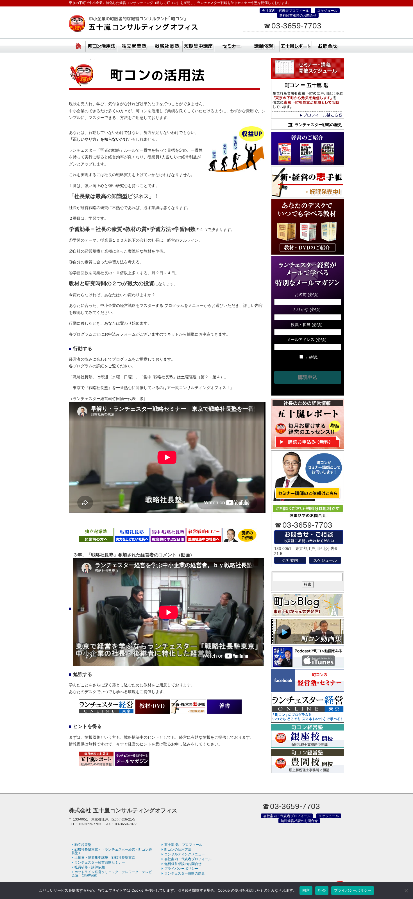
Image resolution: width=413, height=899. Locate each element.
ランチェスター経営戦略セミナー (99, 862)
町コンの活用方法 (177, 849)
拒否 (322, 890)
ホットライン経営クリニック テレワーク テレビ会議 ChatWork (112, 873)
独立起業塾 (134, 45)
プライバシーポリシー (181, 869)
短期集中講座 (199, 45)
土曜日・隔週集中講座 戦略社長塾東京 (104, 858)
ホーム (79, 45)
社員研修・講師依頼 (263, 45)
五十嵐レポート (296, 45)
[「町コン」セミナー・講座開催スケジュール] (307, 77)
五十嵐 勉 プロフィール (183, 845)
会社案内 (290, 560)
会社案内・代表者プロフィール (285, 11)
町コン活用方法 (102, 45)
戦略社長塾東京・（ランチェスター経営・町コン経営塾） (166, 45)
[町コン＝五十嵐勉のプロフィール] (307, 117)
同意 (306, 890)
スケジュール (327, 11)
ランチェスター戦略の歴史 (184, 873)
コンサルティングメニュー (184, 854)
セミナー (231, 45)
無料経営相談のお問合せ (297, 15)
